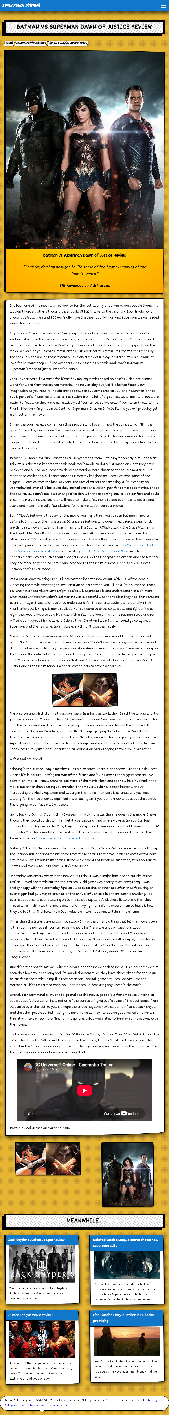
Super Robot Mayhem (21, 5)
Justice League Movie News (68, 43)
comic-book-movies (31, 43)
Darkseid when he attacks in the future (65, 838)
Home (9, 43)
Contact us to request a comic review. (41, 1405)
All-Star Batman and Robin (108, 551)
